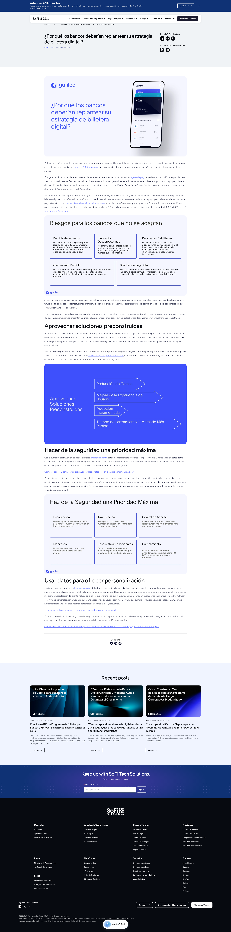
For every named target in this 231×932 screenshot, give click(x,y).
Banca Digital (88, 834)
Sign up (142, 789)
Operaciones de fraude (141, 863)
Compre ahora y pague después (194, 838)
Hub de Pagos (138, 834)
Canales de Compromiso (93, 18)
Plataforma (155, 18)
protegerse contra (99, 457)
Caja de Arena (89, 867)
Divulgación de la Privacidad (44, 884)
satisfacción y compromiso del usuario (105, 355)
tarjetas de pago (137, 177)
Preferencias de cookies (43, 880)
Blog (55, 24)
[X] (162, 38)
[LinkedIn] (173, 38)
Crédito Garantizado (190, 830)
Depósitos (73, 18)
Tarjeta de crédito (139, 850)
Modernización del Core (43, 838)
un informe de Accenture (56, 211)
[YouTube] (168, 38)
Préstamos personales (191, 842)
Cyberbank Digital (90, 830)
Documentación (90, 863)
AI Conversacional (90, 842)
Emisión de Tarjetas (140, 830)
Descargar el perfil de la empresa (172, 905)
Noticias (186, 883)
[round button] (179, 222)
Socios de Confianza (91, 875)
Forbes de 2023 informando (86, 167)
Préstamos (130, 18)
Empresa (169, 18)
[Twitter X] (24, 906)
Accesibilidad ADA (41, 888)
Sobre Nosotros (188, 863)
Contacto (186, 871)
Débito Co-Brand (139, 838)
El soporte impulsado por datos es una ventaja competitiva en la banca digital (80, 610)
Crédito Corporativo (190, 834)
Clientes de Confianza (92, 879)
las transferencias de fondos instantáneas (86, 203)
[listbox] (144, 905)
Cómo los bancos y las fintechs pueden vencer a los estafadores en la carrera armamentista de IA (89, 472)
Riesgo (143, 18)
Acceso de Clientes (188, 18)
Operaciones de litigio (141, 867)
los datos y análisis (82, 588)
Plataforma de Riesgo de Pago (45, 863)
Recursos (186, 875)
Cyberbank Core (40, 834)
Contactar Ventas (201, 905)
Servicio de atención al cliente (144, 875)
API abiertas (88, 871)
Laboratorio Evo (139, 879)
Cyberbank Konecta (91, 838)
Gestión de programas (141, 871)
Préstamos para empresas (192, 846)
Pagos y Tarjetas (115, 18)
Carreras (186, 867)
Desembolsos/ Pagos (141, 842)
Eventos (186, 879)
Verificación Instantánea (43, 867)
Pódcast (186, 891)
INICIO (47, 24)
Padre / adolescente (140, 846)
